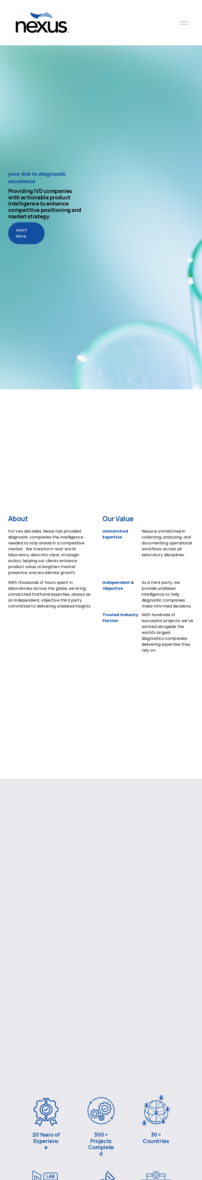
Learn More (21, 233)
